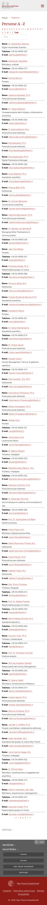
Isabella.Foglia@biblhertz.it (21, 578)
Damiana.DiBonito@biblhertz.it (22, 493)
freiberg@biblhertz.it (18, 629)
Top (42, 842)
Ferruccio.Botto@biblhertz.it (21, 291)
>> (30, 818)
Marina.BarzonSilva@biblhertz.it (23, 137)
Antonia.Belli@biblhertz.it (20, 195)
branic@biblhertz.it (17, 321)
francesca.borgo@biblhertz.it (21, 277)
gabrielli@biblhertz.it (18, 674)
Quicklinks (8, 845)
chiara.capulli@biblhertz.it (20, 352)
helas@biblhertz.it (17, 783)
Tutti (16, 32)
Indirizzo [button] (7, 829)
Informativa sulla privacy (24, 891)
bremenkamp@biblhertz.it (20, 339)
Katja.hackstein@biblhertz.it (21, 746)
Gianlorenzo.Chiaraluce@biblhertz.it (24, 400)
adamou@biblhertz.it (18, 55)
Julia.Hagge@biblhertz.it (20, 763)
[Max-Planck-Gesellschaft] (12, 884)
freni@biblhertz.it (16, 646)
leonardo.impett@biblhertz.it (21, 814)
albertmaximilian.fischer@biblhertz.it (25, 551)
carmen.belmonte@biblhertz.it (22, 209)
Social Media (10, 849)
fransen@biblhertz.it (18, 612)
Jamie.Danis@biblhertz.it (20, 445)
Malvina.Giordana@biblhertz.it (22, 718)
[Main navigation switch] (42, 5)
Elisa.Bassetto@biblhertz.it (20, 150)
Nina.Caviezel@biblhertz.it (20, 386)
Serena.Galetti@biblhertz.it (20, 691)
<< (16, 818)
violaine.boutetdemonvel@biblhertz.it (25, 304)
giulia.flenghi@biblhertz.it (20, 564)
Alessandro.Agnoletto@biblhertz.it (24, 72)
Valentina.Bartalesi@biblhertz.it (23, 103)
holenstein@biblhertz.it (19, 800)
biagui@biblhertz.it (17, 260)
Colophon (7, 891)
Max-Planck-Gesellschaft (23, 866)
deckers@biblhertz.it (18, 462)
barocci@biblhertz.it (17, 89)
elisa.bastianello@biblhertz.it (21, 168)
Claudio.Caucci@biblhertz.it (21, 373)
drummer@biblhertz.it (18, 513)
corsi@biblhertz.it (16, 431)
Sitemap (40, 891)
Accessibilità (23, 894)
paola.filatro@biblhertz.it (20, 537)
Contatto (23, 854)
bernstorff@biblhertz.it (18, 243)
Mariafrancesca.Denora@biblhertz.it (24, 479)
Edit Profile (23, 872)
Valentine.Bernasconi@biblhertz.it (24, 222)
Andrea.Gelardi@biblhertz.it (21, 705)
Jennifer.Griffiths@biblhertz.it (21, 732)
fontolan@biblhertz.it (18, 595)
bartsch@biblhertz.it (18, 123)
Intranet (23, 860)
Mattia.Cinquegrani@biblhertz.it (23, 414)
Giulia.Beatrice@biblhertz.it (21, 181)
